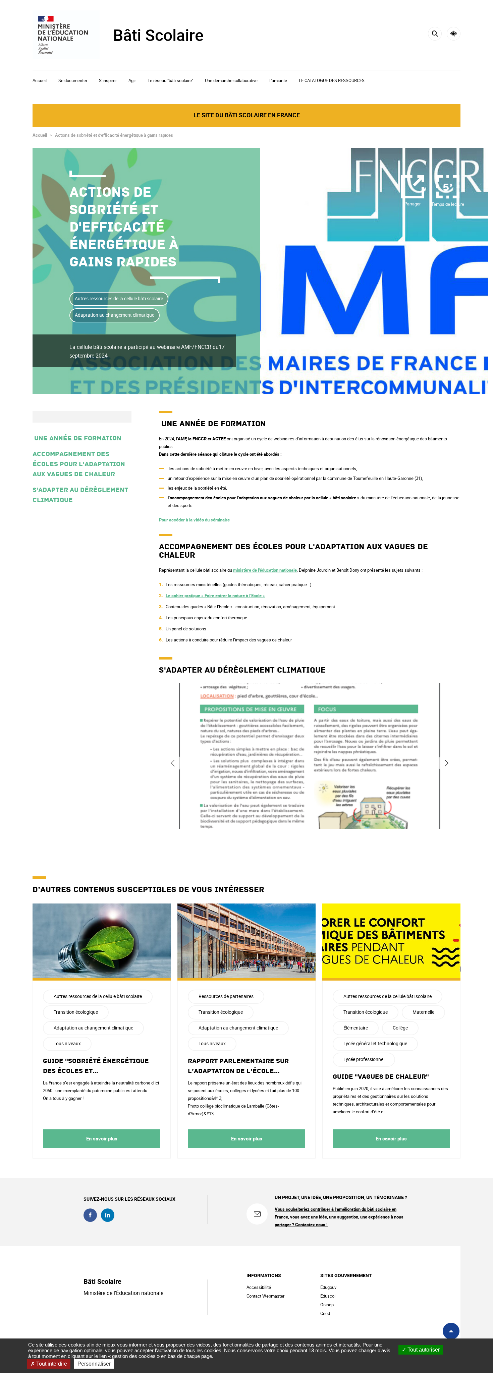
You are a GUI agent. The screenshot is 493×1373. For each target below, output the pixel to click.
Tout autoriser (423, 1350)
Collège (400, 1027)
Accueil (40, 80)
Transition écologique (76, 1012)
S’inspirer (108, 80)
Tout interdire (51, 1364)
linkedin (107, 1215)
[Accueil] (66, 34)
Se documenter (72, 80)
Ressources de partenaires (226, 996)
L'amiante (278, 80)
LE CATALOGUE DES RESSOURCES (332, 80)
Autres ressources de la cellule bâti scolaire (119, 298)
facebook (90, 1215)
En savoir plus (101, 1138)
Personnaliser (94, 1364)
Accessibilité (453, 34)
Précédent (173, 763)
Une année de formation (78, 438)
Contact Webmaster (265, 1296)
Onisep (327, 1305)
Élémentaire (355, 1027)
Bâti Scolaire (158, 35)
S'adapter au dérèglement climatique (80, 495)
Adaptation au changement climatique (114, 315)
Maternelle (423, 1012)
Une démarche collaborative (231, 80)
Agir (132, 80)
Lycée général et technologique (375, 1043)
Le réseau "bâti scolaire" (170, 80)
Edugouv (328, 1287)
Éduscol (327, 1296)
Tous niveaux (67, 1043)
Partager (412, 204)
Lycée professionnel (363, 1059)
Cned (325, 1313)
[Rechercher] (435, 34)
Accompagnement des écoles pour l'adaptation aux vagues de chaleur (79, 464)
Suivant (446, 763)
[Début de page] (451, 1331)
